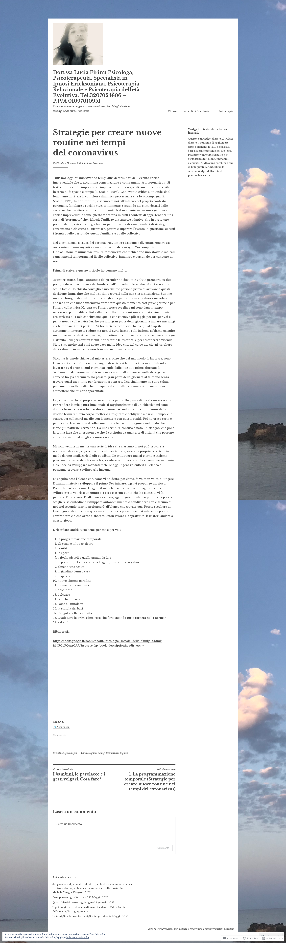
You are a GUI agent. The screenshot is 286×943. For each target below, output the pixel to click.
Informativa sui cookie (77, 937)
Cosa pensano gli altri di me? (70, 897)
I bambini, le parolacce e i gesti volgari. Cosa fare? (79, 774)
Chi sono (173, 111)
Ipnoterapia (70, 753)
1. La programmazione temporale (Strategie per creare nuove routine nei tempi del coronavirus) (149, 779)
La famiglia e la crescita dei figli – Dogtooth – (80, 916)
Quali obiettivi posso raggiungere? (73, 902)
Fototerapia (226, 111)
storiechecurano (94, 163)
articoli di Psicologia (196, 111)
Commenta (163, 847)
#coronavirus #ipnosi (116, 753)
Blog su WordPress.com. (160, 928)
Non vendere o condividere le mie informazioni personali (204, 928)
